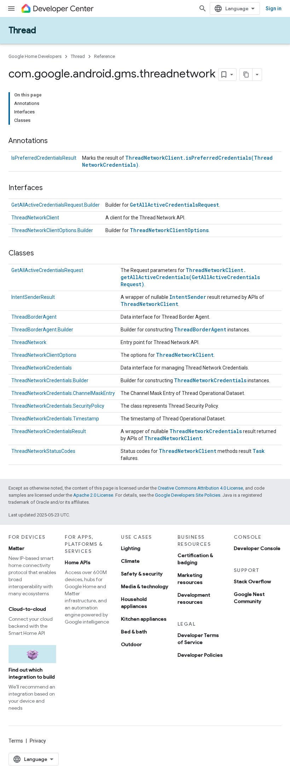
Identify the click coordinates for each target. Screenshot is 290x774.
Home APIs (78, 562)
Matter (16, 548)
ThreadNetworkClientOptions (169, 230)
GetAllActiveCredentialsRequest (174, 204)
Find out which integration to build (31, 673)
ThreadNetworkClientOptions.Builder (52, 230)
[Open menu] (11, 8)
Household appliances (134, 602)
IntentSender (187, 297)
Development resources (194, 598)
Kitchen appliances (144, 619)
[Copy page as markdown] (246, 75)
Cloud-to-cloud (27, 609)
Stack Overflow (252, 581)
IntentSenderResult (33, 297)
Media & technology (144, 586)
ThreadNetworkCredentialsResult (48, 431)
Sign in (274, 8)
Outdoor (131, 644)
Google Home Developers (35, 56)
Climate (130, 561)
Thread (22, 30)
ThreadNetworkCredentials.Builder (49, 380)
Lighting (130, 548)
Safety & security (142, 574)
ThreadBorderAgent (34, 317)
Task (259, 451)
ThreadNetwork (28, 342)
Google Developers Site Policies (187, 495)
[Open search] (202, 8)
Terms (15, 741)
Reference (104, 56)
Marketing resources (190, 578)
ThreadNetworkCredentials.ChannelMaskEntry (63, 393)
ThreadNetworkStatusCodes (43, 451)
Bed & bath (134, 631)
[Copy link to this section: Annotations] (55, 141)
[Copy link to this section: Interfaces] (50, 188)
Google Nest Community (249, 597)
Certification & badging (195, 559)
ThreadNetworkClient (35, 217)
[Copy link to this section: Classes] (41, 253)
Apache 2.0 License (93, 495)
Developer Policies (200, 655)
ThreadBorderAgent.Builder (42, 329)
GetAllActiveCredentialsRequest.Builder (55, 205)
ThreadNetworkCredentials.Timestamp (55, 418)
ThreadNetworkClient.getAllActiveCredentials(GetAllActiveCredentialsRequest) (190, 277)
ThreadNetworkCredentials (41, 368)
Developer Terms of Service (198, 638)
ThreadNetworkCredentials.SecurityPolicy (57, 406)
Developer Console (257, 548)
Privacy (38, 741)
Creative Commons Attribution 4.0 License (200, 488)
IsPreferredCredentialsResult (43, 158)
